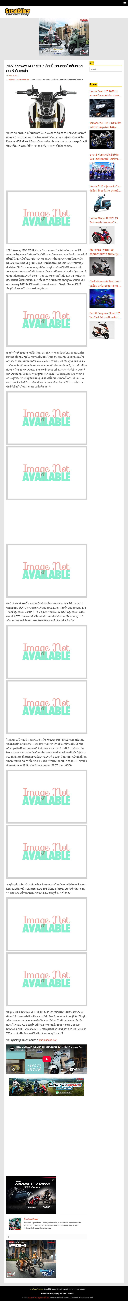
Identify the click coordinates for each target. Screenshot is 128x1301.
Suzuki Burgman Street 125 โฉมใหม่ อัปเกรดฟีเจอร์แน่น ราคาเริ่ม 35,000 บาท (105, 315)
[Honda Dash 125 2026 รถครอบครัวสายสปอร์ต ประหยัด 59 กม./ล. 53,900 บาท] (102, 108)
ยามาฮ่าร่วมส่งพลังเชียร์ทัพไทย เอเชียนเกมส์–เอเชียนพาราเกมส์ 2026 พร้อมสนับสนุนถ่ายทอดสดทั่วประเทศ (105, 157)
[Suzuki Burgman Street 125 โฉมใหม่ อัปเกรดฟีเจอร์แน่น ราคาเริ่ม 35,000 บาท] (102, 330)
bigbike (41, 1297)
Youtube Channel (66, 1293)
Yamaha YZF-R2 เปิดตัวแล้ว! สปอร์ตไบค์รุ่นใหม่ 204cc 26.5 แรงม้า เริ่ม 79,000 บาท (105, 125)
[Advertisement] (48, 167)
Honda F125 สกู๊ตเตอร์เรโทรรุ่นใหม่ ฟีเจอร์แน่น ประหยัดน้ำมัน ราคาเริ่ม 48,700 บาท (105, 188)
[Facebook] (9, 1237)
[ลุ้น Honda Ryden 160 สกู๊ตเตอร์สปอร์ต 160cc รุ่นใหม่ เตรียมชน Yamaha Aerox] (102, 266)
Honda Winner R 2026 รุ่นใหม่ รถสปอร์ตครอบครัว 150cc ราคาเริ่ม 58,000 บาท (105, 220)
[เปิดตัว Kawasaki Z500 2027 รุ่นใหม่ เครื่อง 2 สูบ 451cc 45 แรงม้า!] (102, 298)
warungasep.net (47, 1040)
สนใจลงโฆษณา (36, 1289)
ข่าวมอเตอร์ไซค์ (23, 80)
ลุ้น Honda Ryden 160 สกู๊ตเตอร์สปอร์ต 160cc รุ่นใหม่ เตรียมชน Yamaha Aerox (104, 252)
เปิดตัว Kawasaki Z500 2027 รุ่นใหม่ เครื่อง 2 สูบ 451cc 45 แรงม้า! (105, 283)
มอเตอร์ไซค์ (33, 1297)
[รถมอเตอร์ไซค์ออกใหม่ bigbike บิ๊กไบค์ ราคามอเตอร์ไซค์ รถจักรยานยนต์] (17, 12)
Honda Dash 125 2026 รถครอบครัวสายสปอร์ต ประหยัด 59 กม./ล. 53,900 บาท (106, 93)
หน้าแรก (12, 80)
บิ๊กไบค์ (46, 1297)
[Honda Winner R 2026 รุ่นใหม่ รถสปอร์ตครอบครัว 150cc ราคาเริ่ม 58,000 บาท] (102, 235)
